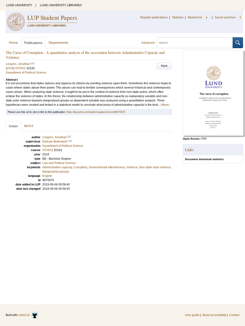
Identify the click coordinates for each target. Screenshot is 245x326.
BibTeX (28, 126)
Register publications (154, 17)
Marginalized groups (55, 171)
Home (13, 42)
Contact (234, 315)
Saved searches (228, 17)
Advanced (148, 42)
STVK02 (20, 68)
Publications (33, 43)
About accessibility (214, 315)
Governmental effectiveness (107, 167)
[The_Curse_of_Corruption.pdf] (213, 135)
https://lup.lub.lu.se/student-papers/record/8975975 (95, 111)
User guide (192, 315)
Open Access (191, 138)
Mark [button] (164, 66)
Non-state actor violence (155, 167)
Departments (58, 42)
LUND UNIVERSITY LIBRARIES (61, 5)
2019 (10, 68)
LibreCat (24, 315)
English (47, 176)
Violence (132, 167)
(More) (165, 104)
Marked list (197, 17)
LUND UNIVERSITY (19, 5)
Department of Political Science (26, 72)
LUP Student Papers (52, 17)
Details (13, 126)
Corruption (80, 167)
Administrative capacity (57, 167)
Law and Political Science (59, 163)
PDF (204, 138)
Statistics (178, 17)
